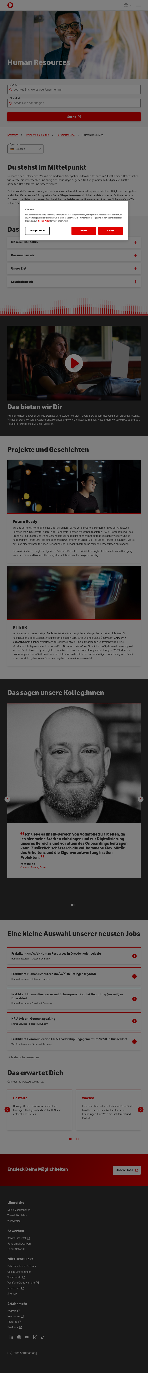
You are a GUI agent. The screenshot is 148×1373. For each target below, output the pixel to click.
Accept (110, 231)
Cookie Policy (44, 221)
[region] (74, 221)
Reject (83, 231)
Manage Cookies (37, 231)
